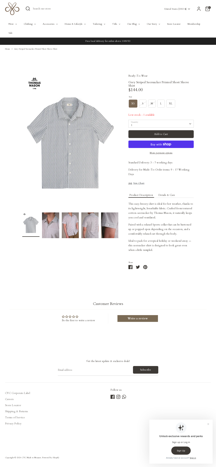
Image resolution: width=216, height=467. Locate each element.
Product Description (141, 195)
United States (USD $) (175, 8)
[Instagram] (118, 397)
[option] (70, 143)
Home (7, 49)
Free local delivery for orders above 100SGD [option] (107, 41)
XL (171, 103)
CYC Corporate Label (17, 393)
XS (133, 103)
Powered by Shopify (50, 457)
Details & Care (166, 195)
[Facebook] (113, 397)
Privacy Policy (13, 423)
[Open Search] (27, 8)
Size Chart (138, 183)
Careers (9, 399)
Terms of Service (15, 417)
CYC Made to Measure (31, 457)
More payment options (161, 152)
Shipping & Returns (16, 411)
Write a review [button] (138, 318)
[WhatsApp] (124, 397)
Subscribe (145, 369)
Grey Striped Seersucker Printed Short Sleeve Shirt (35, 49)
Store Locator (13, 405)
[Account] (198, 8)
